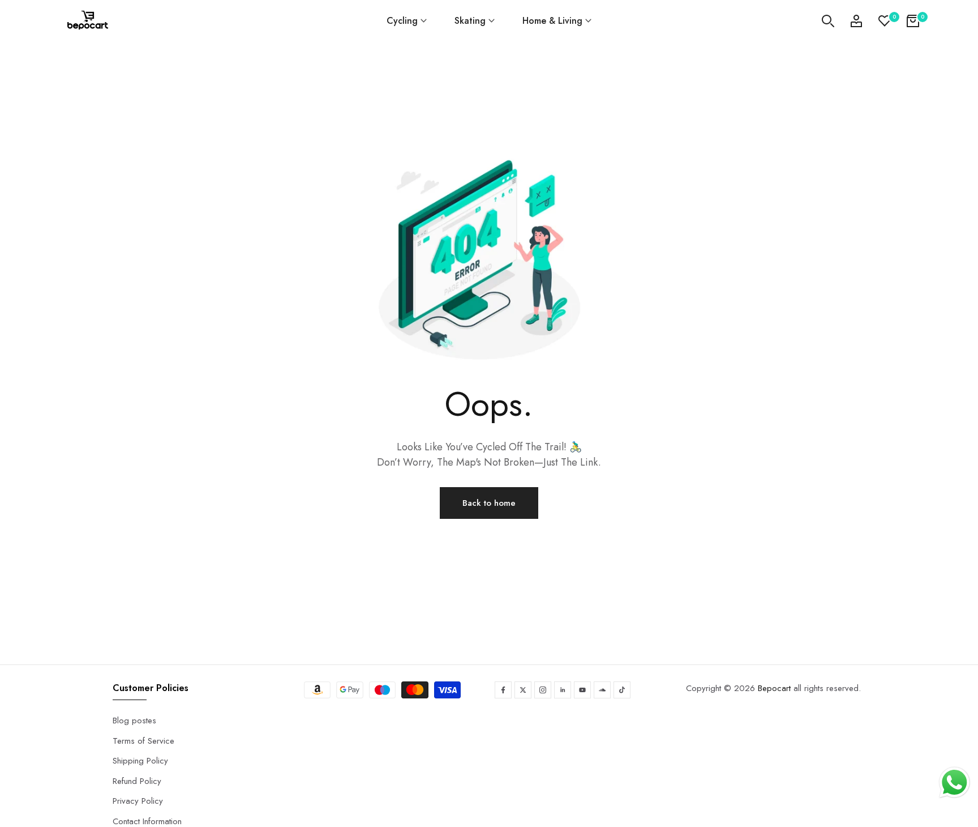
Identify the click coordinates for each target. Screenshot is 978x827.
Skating (470, 20)
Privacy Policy (138, 801)
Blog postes (134, 720)
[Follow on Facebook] (503, 689)
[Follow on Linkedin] (562, 689)
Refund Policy (137, 781)
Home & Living (552, 20)
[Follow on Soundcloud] (602, 689)
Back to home (489, 503)
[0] (884, 21)
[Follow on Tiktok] (622, 689)
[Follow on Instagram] (542, 689)
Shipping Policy (140, 760)
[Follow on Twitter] (522, 689)
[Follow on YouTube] (582, 689)
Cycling (402, 20)
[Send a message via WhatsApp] (954, 782)
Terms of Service (143, 741)
